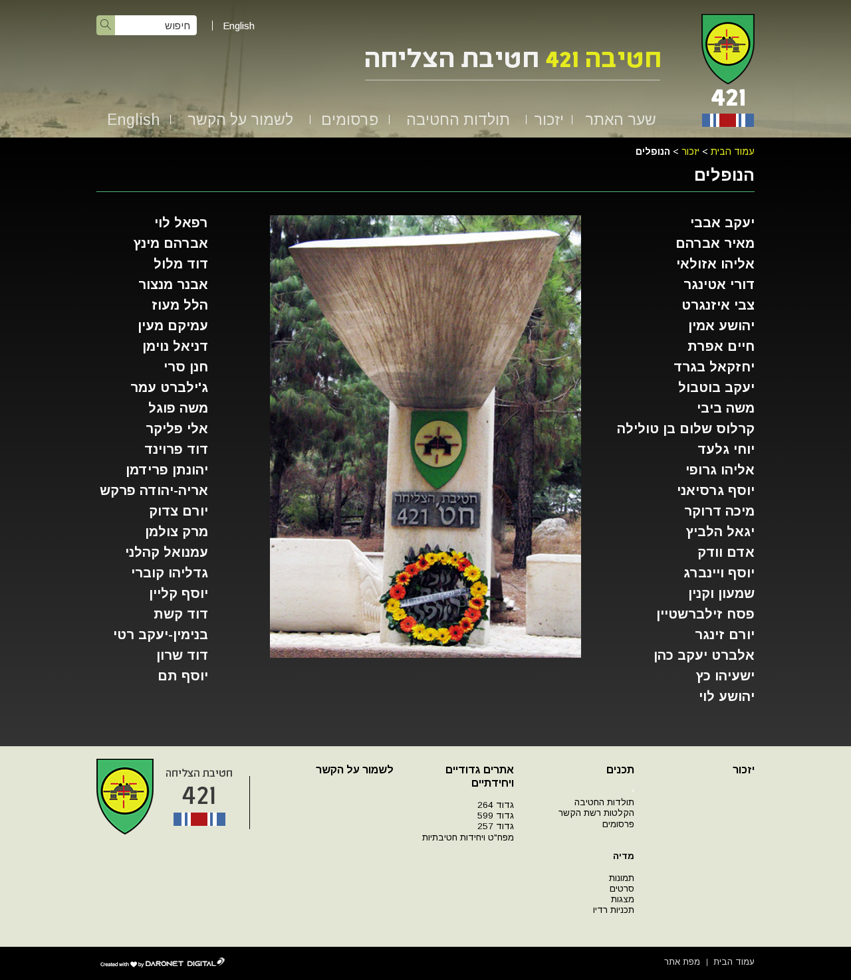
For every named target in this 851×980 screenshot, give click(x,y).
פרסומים (349, 119)
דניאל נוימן (175, 346)
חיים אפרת (721, 346)
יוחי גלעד (726, 449)
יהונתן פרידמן (167, 469)
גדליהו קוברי (169, 572)
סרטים (622, 889)
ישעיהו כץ (725, 675)
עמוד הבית (733, 151)
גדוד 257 (495, 826)
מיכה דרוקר (719, 511)
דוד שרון (182, 655)
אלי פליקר (177, 428)
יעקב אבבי (722, 222)
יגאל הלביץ (720, 531)
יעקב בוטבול (716, 387)
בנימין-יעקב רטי (160, 634)
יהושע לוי (727, 696)
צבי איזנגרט (718, 305)
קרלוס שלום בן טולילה (686, 428)
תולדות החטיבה (458, 119)
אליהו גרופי (720, 469)
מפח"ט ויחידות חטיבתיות (468, 837)
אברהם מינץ (171, 243)
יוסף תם (183, 675)
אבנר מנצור (173, 284)
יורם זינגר (725, 634)
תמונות (621, 878)
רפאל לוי (181, 222)
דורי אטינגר (719, 284)
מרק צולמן (176, 531)
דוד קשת (181, 614)
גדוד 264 (495, 805)
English (239, 25)
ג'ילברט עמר (169, 387)
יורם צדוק (178, 511)
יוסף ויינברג (719, 572)
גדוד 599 (495, 816)
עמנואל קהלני (166, 552)
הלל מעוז (180, 305)
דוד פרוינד (176, 449)
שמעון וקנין (721, 593)
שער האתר (620, 119)
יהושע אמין (721, 325)
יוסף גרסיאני (716, 490)
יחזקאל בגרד (714, 366)
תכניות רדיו (613, 910)
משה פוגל (178, 408)
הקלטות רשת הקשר (596, 813)
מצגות (622, 899)
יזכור (549, 119)
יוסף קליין (178, 593)
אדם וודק (726, 552)
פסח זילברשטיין (705, 614)
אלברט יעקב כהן (704, 655)
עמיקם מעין (173, 325)
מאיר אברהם (715, 243)
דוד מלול (181, 263)
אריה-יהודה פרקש (154, 490)
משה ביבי (726, 408)
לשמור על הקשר (240, 119)
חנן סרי (186, 366)
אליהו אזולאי (715, 263)
